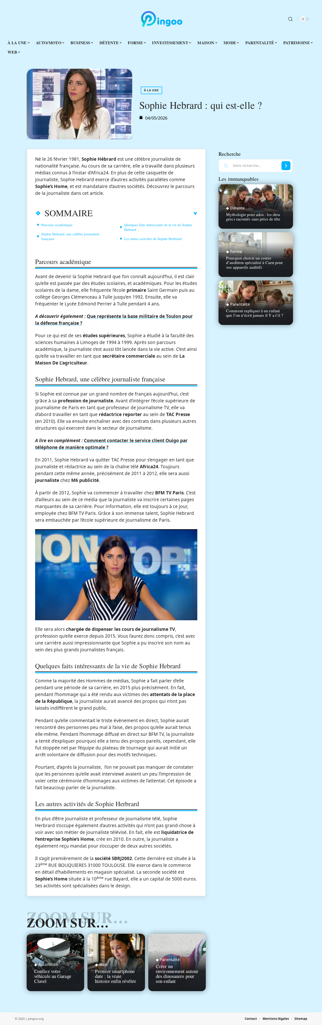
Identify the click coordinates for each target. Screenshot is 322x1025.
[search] (290, 19)
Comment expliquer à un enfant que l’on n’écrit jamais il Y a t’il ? (254, 313)
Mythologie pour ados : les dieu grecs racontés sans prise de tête (253, 217)
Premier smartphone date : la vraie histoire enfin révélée (115, 976)
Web (103, 964)
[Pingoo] (161, 19)
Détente (237, 208)
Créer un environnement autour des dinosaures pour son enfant (177, 973)
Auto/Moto (48, 964)
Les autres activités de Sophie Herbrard (153, 238)
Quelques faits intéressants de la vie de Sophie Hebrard (158, 227)
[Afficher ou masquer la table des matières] (145, 213)
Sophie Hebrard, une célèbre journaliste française (70, 236)
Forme (236, 251)
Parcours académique (57, 224)
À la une (151, 90)
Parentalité (170, 959)
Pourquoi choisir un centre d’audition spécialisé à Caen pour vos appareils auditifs (254, 262)
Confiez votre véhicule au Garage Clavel (52, 976)
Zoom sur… (68, 922)
